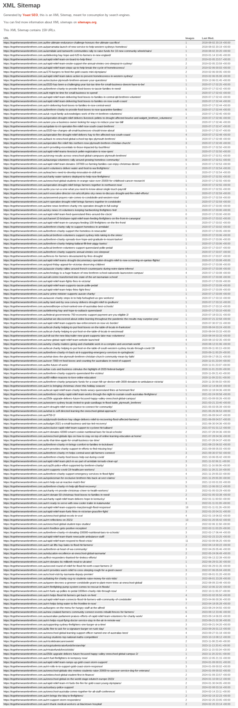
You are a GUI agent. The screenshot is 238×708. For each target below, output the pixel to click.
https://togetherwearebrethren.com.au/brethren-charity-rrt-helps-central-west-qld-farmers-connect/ (59, 452)
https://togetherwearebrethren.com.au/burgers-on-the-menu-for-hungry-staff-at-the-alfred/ (54, 607)
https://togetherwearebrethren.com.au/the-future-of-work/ (35, 365)
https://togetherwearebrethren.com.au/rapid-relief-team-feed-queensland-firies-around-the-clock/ (57, 214)
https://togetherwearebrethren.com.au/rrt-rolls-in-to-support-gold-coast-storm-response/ (53, 666)
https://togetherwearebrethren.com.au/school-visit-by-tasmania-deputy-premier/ (48, 574)
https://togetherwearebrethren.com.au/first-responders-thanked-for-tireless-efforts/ (50, 557)
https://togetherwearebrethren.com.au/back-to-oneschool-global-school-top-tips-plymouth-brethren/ (59, 138)
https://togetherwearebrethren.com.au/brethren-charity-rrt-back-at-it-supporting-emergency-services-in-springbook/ (68, 352)
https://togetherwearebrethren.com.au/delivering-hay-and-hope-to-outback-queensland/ (52, 310)
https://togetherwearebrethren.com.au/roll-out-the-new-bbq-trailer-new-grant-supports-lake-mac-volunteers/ (64, 335)
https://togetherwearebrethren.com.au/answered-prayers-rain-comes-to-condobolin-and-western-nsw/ (61, 197)
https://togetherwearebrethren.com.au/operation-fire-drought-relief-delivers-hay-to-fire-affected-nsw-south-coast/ (66, 134)
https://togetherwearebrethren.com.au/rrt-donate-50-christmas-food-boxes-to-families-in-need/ (56, 494)
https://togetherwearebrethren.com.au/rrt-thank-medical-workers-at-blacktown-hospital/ (52, 704)
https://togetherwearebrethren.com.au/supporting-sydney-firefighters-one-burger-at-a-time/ (54, 624)
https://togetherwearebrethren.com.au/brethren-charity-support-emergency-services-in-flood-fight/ (58, 473)
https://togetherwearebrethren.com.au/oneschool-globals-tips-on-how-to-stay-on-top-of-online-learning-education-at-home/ (72, 436)
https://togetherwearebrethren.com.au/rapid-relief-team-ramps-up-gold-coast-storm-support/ (55, 662)
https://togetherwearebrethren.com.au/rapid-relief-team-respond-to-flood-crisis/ (47, 540)
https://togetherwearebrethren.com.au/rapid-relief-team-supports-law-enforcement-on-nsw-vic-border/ (60, 323)
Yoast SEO (30, 15)
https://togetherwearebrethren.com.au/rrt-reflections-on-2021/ (38, 519)
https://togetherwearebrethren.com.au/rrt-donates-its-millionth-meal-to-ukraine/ (47, 561)
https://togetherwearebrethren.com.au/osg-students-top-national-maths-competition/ (50, 637)
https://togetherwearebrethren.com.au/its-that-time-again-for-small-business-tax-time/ (51, 440)
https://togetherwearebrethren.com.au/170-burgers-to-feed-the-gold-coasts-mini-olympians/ (54, 71)
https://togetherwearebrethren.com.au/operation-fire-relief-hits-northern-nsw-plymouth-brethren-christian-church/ (66, 143)
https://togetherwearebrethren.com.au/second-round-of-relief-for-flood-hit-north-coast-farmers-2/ (57, 565)
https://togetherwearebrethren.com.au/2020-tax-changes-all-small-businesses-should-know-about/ (59, 130)
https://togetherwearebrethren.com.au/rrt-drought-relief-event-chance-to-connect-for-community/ (57, 406)
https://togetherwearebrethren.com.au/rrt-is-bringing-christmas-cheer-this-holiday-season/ (54, 385)
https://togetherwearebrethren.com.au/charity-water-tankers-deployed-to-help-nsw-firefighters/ (56, 176)
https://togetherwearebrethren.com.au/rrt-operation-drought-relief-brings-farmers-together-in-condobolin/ (62, 201)
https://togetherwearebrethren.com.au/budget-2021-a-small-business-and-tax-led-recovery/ (55, 423)
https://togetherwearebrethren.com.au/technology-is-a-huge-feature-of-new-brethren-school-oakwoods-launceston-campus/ (73, 272)
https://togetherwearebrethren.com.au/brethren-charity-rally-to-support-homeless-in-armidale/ (56, 226)
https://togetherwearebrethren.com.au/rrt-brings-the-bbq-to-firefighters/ (43, 695)
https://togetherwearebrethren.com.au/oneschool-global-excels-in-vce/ (43, 515)
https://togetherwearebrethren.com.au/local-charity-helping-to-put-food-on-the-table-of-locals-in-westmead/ (63, 331)
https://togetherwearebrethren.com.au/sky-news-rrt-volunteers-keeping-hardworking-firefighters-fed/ (60, 210)
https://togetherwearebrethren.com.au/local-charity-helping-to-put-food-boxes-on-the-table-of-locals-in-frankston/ (66, 327)
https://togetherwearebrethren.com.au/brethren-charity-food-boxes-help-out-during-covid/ (53, 457)
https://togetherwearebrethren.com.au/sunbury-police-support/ (38, 687)
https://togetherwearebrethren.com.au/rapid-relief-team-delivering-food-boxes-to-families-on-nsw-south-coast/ (65, 101)
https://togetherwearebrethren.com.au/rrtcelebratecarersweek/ (38, 641)
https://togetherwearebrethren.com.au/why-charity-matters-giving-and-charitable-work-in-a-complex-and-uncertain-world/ (71, 344)
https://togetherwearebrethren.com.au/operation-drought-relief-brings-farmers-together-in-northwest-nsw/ (62, 185)
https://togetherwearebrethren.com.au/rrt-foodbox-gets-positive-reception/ (45, 528)
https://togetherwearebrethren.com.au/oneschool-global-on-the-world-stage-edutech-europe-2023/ (58, 679)
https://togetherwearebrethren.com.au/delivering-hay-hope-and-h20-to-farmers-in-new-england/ (57, 55)
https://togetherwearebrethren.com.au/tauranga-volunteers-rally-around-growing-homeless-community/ (61, 159)
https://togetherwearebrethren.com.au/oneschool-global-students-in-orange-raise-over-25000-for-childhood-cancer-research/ (74, 180)
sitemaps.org (87, 22)
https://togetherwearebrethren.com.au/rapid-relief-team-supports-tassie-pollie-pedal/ (50, 285)
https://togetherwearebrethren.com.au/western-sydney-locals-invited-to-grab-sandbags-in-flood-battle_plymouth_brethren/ (72, 402)
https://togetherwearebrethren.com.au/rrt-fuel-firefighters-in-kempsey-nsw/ (45, 658)
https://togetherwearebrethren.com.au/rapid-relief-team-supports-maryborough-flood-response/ (57, 507)
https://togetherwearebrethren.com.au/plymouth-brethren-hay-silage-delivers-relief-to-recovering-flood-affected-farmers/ (71, 419)
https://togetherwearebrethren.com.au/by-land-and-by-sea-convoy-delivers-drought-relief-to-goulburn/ (60, 302)
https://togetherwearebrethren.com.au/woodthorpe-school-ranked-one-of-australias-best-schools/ (58, 306)
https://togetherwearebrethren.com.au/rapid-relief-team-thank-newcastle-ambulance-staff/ (53, 536)
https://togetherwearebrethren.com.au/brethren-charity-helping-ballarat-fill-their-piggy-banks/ (55, 243)
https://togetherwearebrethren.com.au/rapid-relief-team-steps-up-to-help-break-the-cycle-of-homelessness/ (64, 67)
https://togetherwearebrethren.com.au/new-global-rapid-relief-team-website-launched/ (51, 339)
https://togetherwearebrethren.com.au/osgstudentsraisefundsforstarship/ (44, 645)
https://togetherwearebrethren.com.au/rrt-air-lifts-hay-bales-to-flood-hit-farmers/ (48, 545)
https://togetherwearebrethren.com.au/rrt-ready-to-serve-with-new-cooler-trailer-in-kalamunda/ (56, 503)
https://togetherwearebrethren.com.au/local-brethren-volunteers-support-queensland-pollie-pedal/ (58, 247)
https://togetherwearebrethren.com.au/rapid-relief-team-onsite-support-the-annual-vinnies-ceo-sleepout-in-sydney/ (67, 63)
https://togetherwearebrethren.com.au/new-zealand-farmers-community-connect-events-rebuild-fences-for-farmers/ (68, 612)
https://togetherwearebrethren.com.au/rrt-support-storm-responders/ (42, 699)
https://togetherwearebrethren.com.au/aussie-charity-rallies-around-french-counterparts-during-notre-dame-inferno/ (68, 268)
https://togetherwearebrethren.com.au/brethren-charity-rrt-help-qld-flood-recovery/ (49, 486)
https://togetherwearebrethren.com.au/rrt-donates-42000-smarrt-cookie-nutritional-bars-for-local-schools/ (62, 432)
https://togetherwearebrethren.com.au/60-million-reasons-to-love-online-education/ (49, 377)
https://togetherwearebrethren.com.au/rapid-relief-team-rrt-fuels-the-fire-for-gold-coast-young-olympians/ (62, 683)
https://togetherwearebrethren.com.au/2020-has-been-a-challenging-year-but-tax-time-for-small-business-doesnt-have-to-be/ (74, 84)
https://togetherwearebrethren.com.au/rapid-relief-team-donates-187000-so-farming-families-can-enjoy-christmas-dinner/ (71, 164)
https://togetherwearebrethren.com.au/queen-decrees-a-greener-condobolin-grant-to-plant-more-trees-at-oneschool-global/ (72, 582)
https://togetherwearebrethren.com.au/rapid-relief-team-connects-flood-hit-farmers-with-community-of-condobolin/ (67, 599)
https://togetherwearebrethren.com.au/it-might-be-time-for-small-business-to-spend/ (50, 92)
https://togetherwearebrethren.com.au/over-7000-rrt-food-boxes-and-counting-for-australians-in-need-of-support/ (67, 360)
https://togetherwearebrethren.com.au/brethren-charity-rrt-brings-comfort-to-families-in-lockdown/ (58, 444)
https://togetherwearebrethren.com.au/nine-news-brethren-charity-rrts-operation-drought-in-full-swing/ (60, 205)
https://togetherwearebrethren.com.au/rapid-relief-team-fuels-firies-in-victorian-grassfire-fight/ (55, 511)
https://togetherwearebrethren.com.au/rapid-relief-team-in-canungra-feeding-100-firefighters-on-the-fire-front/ (64, 222)
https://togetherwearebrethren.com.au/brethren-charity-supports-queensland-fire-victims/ (53, 373)
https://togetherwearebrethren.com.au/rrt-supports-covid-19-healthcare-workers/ (49, 469)
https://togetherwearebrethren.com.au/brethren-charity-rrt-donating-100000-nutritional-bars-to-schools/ (61, 532)
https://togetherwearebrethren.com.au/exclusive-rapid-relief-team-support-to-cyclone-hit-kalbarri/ (57, 427)
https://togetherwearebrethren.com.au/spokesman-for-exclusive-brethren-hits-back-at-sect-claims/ (59, 478)
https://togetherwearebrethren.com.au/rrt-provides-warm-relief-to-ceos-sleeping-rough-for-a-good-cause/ (62, 570)
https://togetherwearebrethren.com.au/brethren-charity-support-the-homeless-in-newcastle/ (54, 231)
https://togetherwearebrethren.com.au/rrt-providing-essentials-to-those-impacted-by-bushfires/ (56, 147)
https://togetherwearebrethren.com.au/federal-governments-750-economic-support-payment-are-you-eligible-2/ (66, 314)
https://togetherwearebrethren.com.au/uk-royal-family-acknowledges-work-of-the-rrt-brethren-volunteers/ (62, 113)
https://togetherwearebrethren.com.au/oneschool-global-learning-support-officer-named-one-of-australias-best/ (65, 632)
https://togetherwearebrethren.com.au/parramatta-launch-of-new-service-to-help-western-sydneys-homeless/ (65, 46)
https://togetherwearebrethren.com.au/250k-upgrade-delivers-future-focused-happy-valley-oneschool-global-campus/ (69, 398)
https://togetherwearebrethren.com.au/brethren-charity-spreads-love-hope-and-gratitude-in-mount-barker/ (63, 239)
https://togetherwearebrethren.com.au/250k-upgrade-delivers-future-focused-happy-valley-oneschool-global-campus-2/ (70, 653)
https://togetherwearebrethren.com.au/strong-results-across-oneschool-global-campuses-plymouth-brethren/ (64, 155)
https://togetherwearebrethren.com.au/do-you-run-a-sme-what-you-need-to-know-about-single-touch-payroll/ (64, 189)
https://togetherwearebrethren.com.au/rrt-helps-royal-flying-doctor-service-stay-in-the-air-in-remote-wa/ (61, 620)
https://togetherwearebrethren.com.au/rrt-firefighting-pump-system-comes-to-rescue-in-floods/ (56, 586)
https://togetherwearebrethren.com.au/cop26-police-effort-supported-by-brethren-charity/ (53, 465)
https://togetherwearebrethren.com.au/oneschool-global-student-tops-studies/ (47, 524)
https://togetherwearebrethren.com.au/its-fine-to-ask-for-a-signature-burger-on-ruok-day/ (53, 628)
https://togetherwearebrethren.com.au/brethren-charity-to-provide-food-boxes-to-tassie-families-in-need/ (62, 88)
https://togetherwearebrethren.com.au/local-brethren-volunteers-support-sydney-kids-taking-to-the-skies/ (62, 235)
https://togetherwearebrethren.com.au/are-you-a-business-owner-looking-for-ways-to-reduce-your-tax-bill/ (63, 122)
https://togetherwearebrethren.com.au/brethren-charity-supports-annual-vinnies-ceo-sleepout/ (56, 251)
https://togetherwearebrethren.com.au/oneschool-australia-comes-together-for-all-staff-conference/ (59, 691)
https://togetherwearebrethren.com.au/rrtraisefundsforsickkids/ (38, 649)
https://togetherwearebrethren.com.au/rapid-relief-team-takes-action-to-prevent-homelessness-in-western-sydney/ (68, 76)
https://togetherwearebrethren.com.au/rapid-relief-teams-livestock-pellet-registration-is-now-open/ (58, 151)
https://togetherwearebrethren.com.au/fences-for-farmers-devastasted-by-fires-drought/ (53, 256)
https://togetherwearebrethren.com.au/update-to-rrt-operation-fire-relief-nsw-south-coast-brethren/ (58, 126)
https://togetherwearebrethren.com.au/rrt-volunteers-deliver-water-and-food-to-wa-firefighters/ (56, 168)
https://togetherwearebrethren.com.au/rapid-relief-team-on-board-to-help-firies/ (47, 59)
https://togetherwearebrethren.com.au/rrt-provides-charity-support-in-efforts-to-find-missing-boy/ (57, 448)
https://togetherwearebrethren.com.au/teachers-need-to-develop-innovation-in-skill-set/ (52, 172)
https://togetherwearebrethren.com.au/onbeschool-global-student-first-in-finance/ (48, 674)
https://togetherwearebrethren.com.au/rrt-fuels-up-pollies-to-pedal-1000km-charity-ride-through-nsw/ (60, 591)
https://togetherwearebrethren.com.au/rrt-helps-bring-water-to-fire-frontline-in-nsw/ (49, 603)
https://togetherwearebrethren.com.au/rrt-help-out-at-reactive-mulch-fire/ (44, 482)
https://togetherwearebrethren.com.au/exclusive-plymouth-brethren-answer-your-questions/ (55, 80)
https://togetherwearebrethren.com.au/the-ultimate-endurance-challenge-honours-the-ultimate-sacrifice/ (61, 42)
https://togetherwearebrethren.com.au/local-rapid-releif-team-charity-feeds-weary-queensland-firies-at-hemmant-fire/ (69, 390)
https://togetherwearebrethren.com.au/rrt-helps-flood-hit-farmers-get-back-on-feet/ (49, 595)
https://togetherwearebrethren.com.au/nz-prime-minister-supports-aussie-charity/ (49, 293)
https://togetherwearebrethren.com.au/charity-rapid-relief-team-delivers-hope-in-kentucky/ (54, 499)
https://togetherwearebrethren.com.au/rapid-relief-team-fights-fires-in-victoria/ (46, 281)
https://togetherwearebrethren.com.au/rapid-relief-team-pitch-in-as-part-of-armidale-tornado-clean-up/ (60, 461)
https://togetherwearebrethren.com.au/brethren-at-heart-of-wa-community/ (45, 549)
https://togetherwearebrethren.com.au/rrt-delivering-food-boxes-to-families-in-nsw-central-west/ (57, 105)
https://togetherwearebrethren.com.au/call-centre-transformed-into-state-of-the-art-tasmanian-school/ (60, 277)
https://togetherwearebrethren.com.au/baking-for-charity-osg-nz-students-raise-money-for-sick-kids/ (60, 578)
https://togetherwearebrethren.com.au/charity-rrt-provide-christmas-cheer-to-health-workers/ (55, 490)
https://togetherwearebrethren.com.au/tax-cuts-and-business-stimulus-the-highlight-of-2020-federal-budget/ (63, 369)
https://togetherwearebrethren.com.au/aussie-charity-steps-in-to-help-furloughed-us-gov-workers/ (58, 298)
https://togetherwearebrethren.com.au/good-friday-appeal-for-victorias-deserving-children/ (54, 264)
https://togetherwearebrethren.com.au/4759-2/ (29, 415)
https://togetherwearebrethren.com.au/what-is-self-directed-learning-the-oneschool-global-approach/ (59, 411)
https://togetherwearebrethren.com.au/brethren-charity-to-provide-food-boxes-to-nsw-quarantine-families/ (62, 109)
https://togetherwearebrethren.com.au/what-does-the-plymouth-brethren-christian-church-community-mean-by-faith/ (68, 356)
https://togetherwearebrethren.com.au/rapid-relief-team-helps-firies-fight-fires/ (46, 289)
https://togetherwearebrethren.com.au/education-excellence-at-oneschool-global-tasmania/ (54, 553)
